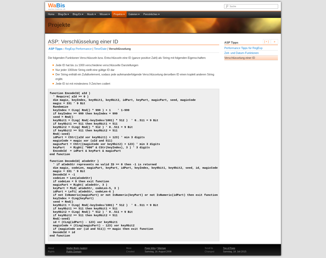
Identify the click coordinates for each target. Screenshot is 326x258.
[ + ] (266, 41)
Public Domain (74, 251)
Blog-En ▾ (78, 14)
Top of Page (229, 248)
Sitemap (161, 248)
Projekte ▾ (119, 14)
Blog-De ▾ (63, 14)
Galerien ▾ (134, 14)
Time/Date (100, 48)
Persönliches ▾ (151, 14)
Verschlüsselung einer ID (239, 57)
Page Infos (150, 248)
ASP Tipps (55, 48)
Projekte (59, 25)
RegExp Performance (78, 48)
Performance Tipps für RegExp (243, 48)
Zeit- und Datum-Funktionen (241, 52)
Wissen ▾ (105, 14)
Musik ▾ (91, 14)
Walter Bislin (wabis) (76, 248)
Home (51, 14)
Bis (56, 5)
